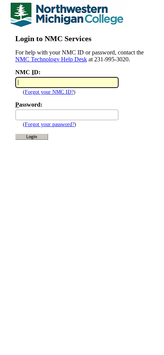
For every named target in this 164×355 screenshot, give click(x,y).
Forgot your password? (49, 124)
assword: (28, 104)
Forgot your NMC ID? (49, 92)
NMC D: (27, 72)
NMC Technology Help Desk (51, 59)
